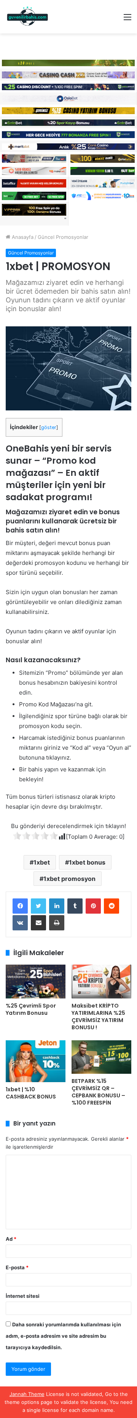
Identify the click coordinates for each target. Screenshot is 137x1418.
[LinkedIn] (56, 906)
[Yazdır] (56, 922)
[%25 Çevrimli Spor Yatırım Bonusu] (35, 981)
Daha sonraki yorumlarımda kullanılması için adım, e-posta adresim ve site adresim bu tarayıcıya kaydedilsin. (63, 1335)
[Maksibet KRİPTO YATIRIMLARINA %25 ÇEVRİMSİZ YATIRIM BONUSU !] (101, 981)
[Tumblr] (75, 906)
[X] (38, 906)
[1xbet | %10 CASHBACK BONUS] (35, 1061)
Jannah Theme (27, 1394)
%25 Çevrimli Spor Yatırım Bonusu (31, 1009)
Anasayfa (21, 237)
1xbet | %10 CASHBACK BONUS (31, 1093)
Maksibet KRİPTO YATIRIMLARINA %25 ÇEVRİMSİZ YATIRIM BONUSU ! (98, 1016)
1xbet (41, 862)
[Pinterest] (93, 906)
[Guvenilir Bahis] (28, 16)
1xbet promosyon (69, 878)
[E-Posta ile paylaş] (38, 922)
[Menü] (127, 19)
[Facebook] (20, 906)
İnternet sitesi (23, 1296)
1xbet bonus (87, 862)
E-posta (17, 1267)
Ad (11, 1239)
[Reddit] (111, 906)
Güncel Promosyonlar (63, 237)
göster (48, 427)
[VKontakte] (20, 922)
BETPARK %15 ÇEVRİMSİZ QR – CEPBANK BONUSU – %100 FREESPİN (98, 1091)
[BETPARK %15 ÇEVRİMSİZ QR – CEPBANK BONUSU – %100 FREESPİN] (101, 1057)
